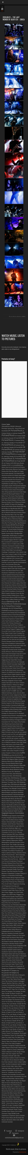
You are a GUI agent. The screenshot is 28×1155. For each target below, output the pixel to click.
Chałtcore (17, 546)
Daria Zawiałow (18, 566)
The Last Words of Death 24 (15, 1014)
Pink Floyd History (11, 867)
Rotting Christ (18, 915)
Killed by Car (22, 709)
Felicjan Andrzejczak (15, 623)
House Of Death (20, 668)
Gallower (15, 637)
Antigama (12, 481)
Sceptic (4, 927)
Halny (6, 657)
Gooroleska (17, 647)
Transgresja (11, 1045)
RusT (15, 921)
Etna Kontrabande (20, 612)
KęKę (11, 709)
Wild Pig (20, 1093)
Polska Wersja (10, 877)
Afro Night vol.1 (16, 471)
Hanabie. (16, 657)
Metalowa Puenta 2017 (8, 771)
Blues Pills (5, 519)
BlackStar (7, 514)
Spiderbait (20, 951)
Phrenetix (4, 863)
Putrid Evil (7, 896)
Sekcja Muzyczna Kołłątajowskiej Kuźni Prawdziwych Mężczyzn (11, 931)
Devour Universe (6, 581)
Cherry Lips (10, 548)
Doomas (15, 587)
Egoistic (23, 597)
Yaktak (3, 1105)
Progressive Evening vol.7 (9, 888)
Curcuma (17, 558)
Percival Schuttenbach (10, 861)
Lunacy (18, 753)
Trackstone (5, 1045)
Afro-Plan (8, 471)
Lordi (23, 746)
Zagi (17, 1107)
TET (10, 989)
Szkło (13, 977)
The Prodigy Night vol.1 (17, 1031)
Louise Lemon (20, 748)
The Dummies (9, 1001)
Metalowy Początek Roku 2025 (11, 782)
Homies (17, 666)
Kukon (18, 726)
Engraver (17, 610)
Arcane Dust (5, 487)
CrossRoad (8, 558)
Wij (8, 1093)
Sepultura (10, 933)
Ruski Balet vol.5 (9, 921)
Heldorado (21, 662)
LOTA (14, 748)
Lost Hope (10, 748)
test (14, 987)
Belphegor (20, 504)
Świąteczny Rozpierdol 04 (9, 968)
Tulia (7, 1053)
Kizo (3, 711)
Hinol (23, 664)
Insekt (20, 680)
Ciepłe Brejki (9, 550)
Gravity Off (4, 651)
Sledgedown (20, 945)
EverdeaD (4, 614)
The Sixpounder (18, 1035)
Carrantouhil (7, 541)
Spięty (10, 953)
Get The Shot (10, 639)
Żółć (18, 1120)
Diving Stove (8, 585)
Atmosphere (20, 489)
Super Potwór (15, 964)
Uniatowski (14, 1064)
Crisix (17, 556)
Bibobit (19, 506)
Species (10, 951)
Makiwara (4, 761)
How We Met (5, 670)
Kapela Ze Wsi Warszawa (13, 703)
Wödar (14, 1097)
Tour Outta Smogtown (15, 1043)
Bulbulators (20, 529)
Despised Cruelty (6, 579)
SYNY (3, 977)
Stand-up (23, 953)
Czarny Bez (11, 560)
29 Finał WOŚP (18, 452)
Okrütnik (4, 836)
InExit (19, 678)
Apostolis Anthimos (20, 485)
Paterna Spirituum (7, 852)
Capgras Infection (13, 539)
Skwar (21, 943)
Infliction (23, 678)
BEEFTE (8, 504)
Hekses (8, 662)
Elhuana (4, 601)
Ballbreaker (21, 498)
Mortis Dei (14, 798)
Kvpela (13, 728)
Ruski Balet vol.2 (12, 919)
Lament (24, 732)
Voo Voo (24, 1076)
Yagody (20, 1103)
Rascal (4, 902)
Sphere (15, 951)
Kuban (14, 726)
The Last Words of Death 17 (10, 1010)
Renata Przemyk (15, 907)
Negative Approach (12, 817)
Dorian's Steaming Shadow (9, 589)
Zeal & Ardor (18, 1111)
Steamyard (23, 956)
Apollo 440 (12, 485)
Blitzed (22, 516)
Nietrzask (9, 822)
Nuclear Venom (12, 830)
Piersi (17, 863)
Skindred (11, 943)
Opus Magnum (11, 838)
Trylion (3, 1053)
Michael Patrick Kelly (11, 786)
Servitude (15, 933)
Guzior (21, 655)
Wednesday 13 (17, 1084)
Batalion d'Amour (17, 500)
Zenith (17, 1113)
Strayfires (14, 962)
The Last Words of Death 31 (15, 1025)
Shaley (14, 935)
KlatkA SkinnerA (8, 711)
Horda (3, 668)
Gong (14, 645)
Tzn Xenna (22, 1057)
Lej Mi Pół (8, 738)
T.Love (8, 979)
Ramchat (22, 900)
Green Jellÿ (11, 651)
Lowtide (4, 750)
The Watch (18, 1037)
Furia (12, 635)
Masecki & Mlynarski (19, 765)
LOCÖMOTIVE (10, 746)
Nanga (10, 815)
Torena (7, 1043)
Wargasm (4, 1084)
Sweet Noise (5, 966)
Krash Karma (12, 724)
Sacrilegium (10, 923)
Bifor (22, 506)
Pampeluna (13, 848)
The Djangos (8, 999)
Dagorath (15, 562)
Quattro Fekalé (15, 896)
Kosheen (23, 719)
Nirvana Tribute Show (18, 824)
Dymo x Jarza (19, 595)
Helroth (9, 664)
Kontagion (18, 720)
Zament (20, 1109)
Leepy (3, 738)
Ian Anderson (16, 672)
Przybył (9, 890)
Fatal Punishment (10, 621)
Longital (17, 746)
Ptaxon (17, 890)
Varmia (22, 1068)
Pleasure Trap (5, 871)
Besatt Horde (5, 506)
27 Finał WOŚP (18, 442)
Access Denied (13, 467)
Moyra (19, 800)
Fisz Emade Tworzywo (17, 627)
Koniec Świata (9, 717)
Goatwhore (12, 643)
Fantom (17, 619)
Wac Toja (19, 1080)
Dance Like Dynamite (8, 564)
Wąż (11, 1084)
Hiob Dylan (5, 666)
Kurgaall (8, 728)
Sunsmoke (8, 964)
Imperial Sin (7, 676)
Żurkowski (4, 1122)
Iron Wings (20, 684)
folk (6, 631)
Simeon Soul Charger (19, 939)
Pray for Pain (5, 881)
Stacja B (18, 953)
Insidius (4, 682)
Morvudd (19, 798)
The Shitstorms (6, 1035)
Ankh (22, 479)
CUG (13, 558)
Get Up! (17, 639)
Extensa (18, 614)
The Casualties (22, 995)
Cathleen (4, 544)
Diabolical (19, 581)
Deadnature (5, 572)
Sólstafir (10, 949)
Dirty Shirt (23, 583)
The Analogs (16, 991)
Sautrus (11, 925)
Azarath (4, 494)
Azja (7, 494)
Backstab (20, 496)
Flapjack (12, 629)
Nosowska (4, 830)
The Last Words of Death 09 (15, 1004)
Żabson (4, 1107)
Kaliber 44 (4, 699)
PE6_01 (7, 857)
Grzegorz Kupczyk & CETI (18, 653)
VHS (15, 1072)
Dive (3, 585)
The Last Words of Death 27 (17, 1018)
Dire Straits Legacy (15, 583)
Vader (12, 1066)
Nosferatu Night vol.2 (15, 828)
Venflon (20, 1070)
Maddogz (18, 757)
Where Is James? (20, 1087)
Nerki (6, 820)
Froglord (22, 631)
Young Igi (15, 1105)
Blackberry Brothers (16, 512)
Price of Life (5, 884)
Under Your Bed (6, 1064)
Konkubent (5, 719)
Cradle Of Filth (17, 554)
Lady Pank (14, 732)
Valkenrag (4, 1068)
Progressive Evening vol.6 (12, 886)
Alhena (10, 477)
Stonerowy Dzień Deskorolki (14, 960)
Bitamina (8, 512)
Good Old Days (6, 647)
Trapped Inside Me (20, 1045)
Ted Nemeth (18, 985)
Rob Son (18, 911)
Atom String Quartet (7, 492)
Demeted (14, 577)
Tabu (11, 979)
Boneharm (8, 521)
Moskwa (4, 800)
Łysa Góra (12, 755)
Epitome (4, 612)
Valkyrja (10, 1068)
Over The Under (11, 844)
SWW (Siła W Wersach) (18, 975)
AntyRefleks (5, 483)
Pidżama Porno (11, 863)
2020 (14, 463)
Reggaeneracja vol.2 (7, 904)
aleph (20, 475)
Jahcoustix (5, 688)
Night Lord (15, 822)
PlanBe (15, 869)
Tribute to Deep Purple (11, 1047)
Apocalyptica (5, 485)
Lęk (12, 738)
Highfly (20, 664)
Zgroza (18, 1115)
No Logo (16, 826)
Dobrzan (14, 585)
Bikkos (3, 510)
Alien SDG (15, 477)
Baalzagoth (12, 494)
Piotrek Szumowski (7, 869)
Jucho (11, 695)
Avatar (20, 492)
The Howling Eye (18, 1001)
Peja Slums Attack (18, 857)
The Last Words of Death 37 (15, 1029)
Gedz (24, 637)
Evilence (10, 614)
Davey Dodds (21, 568)
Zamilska (4, 1111)
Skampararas (5, 943)
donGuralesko (9, 587)
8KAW (6, 430)
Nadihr (15, 811)
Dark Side (15, 568)
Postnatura (7, 879)
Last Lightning (19, 734)
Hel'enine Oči (14, 662)
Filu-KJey (8, 627)
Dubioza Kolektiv (6, 595)
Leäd (22, 736)
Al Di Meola (15, 475)
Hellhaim (4, 664)
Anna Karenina (6, 481)
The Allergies (9, 991)
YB (6, 1105)
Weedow (4, 1087)
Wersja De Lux (11, 1087)
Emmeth (9, 610)
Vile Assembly (12, 1074)
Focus (3, 631)
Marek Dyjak (18, 763)
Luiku (7, 750)
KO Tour (11, 722)
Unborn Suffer (22, 1062)
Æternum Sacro (17, 469)
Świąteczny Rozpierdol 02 (16, 966)
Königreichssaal (17, 717)
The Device (19, 997)
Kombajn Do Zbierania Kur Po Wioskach (13, 713)
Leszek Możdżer (9, 740)
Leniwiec (16, 738)
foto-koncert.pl (22, 1152)
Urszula (8, 1066)
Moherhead (5, 794)
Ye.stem (10, 1105)
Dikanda (7, 583)
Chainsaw (4, 546)
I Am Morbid (9, 672)
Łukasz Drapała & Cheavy (17, 750)
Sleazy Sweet (12, 945)
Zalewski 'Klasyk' (13, 1109)
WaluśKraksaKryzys (16, 1082)
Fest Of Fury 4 (14, 625)
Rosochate (11, 915)
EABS (16, 597)
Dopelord (23, 587)
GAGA (11, 637)
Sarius (19, 923)
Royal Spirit (10, 917)
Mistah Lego (9, 792)
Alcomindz (9, 475)
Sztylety (4, 979)
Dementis (9, 577)
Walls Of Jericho (6, 1082)
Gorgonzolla (5, 649)
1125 (11, 463)
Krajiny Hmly (17, 722)
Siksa (17, 937)
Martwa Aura (5, 765)
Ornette (4, 844)
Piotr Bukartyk (20, 867)
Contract (10, 554)
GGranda (21, 639)
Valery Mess (18, 1066)
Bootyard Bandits (16, 521)
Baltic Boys (5, 500)
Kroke (17, 724)
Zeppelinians (5, 1115)
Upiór (18, 1064)
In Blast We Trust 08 (17, 676)
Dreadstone (12, 591)
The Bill (7, 993)
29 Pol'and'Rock (8, 454)
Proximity (4, 890)
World (7, 1101)
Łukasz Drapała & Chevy (8, 753)
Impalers (18, 674)
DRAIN (7, 591)
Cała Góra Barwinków (15, 537)
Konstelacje (11, 719)
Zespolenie (12, 1115)
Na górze (20, 811)
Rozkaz (16, 917)
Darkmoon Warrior (7, 568)
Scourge (13, 927)
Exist (14, 614)
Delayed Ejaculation (17, 574)
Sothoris (19, 949)
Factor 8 (16, 616)
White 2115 (15, 1089)
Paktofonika (21, 846)
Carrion (21, 541)
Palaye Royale (6, 848)
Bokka (3, 521)
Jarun (18, 691)
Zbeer (8, 1111)
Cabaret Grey (5, 537)
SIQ (3, 941)
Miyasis (15, 792)
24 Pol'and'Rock (15, 430)
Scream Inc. (19, 927)
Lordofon (4, 748)
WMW (10, 1097)
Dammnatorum (22, 562)
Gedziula (4, 639)
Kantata (9, 701)
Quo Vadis (17, 898)
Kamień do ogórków (13, 699)
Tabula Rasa (16, 979)
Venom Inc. (5, 1072)
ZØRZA (23, 316)
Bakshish (14, 498)
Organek (8, 840)
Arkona (11, 487)
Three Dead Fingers (19, 1039)
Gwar (3, 657)
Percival (10, 859)
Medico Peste (20, 767)
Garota (20, 637)
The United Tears (10, 1037)
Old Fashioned (19, 836)
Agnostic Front (13, 473)
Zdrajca (13, 1111)
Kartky (19, 705)
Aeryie (11, 469)
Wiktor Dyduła (13, 1093)
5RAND (12, 426)
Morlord (4, 798)
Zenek (13, 1113)
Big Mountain (14, 508)
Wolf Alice (11, 1099)
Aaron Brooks (20, 463)
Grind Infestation (18, 651)
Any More (11, 483)
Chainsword (11, 546)
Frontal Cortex (12, 633)
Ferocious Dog (6, 625)
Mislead (4, 792)
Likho (24, 740)
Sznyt (20, 977)
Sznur (16, 977)
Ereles (8, 612)
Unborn (15, 1062)
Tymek (17, 1057)
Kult (21, 726)
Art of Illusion (5, 489)
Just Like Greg (10, 697)
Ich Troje (23, 672)
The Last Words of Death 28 (10, 1020)
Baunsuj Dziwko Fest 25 (9, 502)
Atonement (16, 492)
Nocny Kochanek (7, 826)
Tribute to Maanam (7, 1051)
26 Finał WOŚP (18, 438)
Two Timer (19, 1053)
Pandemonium (21, 848)
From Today (5, 633)
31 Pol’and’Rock (19, 458)
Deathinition (11, 572)
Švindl (21, 964)
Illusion (9, 674)
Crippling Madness (10, 556)
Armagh (15, 487)
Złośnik (10, 1120)
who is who (21, 1089)
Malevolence (10, 761)
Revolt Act (13, 909)
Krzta (21, 724)
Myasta (16, 809)
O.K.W (10, 832)
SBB (15, 925)
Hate (9, 660)
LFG (15, 740)
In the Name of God (17, 682)
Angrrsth (10, 479)
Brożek (18, 525)
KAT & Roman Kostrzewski (14, 707)
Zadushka (12, 1107)
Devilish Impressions (17, 579)
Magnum (11, 759)
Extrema (23, 614)
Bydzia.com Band (18, 535)
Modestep (20, 792)
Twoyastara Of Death (7, 1055)
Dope (19, 587)
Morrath (8, 798)
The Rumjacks (15, 1033)
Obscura (19, 832)
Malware (20, 761)
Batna (23, 500)
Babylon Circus (20, 494)
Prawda (22, 879)
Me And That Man (11, 767)
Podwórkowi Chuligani (14, 873)
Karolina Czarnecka (11, 705)
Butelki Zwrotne (6, 533)
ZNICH (15, 1120)
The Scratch (23, 1033)
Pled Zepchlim (14, 871)
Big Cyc (8, 508)
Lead (18, 736)
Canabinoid (5, 539)
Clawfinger (5, 552)
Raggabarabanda (6, 900)
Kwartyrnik (18, 728)
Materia (4, 767)
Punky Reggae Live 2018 (12, 892)
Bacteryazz (5, 498)
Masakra (11, 765)
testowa (6, 989)
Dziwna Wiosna (9, 597)
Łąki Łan (19, 732)
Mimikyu (24, 788)
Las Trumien (7, 736)
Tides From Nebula (11, 1041)
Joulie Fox (7, 695)
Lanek (8, 734)
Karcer (3, 705)
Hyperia (4, 672)
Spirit (13, 953)
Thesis (12, 1035)
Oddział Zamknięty (7, 834)
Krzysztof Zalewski (7, 726)
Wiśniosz (17, 1095)
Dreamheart (19, 591)
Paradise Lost (19, 850)
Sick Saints (22, 935)
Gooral (12, 647)
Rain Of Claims (16, 900)
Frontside (19, 633)
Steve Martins (15, 958)
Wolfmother (17, 1099)
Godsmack (18, 643)
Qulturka (11, 898)
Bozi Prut (7, 523)
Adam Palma (5, 469)
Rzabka (20, 921)
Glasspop (9, 641)
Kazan (24, 707)
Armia (19, 487)
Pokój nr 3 (23, 873)
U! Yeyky (4, 1060)
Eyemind (4, 616)
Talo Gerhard (8, 981)
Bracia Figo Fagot (15, 523)
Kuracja (4, 728)
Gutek (10, 655)
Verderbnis (11, 1072)
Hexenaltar (14, 664)
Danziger (10, 566)
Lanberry (4, 734)
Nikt (19, 822)
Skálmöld (21, 941)
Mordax (16, 796)
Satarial (24, 923)
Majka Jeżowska (19, 759)
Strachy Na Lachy (6, 962)
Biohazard (8, 510)
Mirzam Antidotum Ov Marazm (15, 790)
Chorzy (22, 548)
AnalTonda (5, 479)
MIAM (3, 786)
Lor (20, 746)
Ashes (11, 489)
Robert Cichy (12, 911)
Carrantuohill (15, 541)
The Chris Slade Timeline (9, 997)
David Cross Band (7, 570)
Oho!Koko (21, 834)
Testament (18, 987)
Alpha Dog (21, 477)
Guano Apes (5, 655)
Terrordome (9, 987)
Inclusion (14, 678)
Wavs (8, 1084)
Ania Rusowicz (17, 479)
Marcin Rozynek (6, 763)
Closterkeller (11, 552)
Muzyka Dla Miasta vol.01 (17, 802)
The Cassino (14, 995)
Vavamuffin (10, 1070)
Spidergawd (5, 953)
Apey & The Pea (18, 483)
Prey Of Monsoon (19, 881)
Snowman (4, 949)
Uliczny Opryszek (14, 1060)
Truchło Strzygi (16, 1051)
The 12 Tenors (19, 989)
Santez (15, 923)
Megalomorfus (5, 769)
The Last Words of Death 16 (17, 1008)
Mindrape (4, 790)
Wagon (24, 1080)
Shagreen (9, 935)
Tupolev (14, 1053)
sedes (9, 929)
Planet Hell (20, 869)
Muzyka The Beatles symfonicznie (11, 804)
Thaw (13, 989)
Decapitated (8, 574)
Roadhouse (5, 911)
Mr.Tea (23, 800)
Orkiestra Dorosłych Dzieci (17, 842)
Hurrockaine (19, 670)
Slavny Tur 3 (5, 945)
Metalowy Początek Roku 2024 (17, 780)
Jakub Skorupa (12, 688)
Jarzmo (14, 693)
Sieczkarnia (12, 937)
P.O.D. (7, 846)
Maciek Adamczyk (11, 757)
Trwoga (23, 1051)
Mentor (12, 769)
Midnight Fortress (16, 788)
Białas (15, 506)
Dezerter (13, 581)
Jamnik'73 (9, 691)
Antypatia (18, 481)
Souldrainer (5, 951)
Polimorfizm (12, 875)
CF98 (21, 544)
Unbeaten (10, 1062)
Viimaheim (5, 1074)
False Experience (10, 619)
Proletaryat (20, 888)
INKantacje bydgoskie (8, 680)
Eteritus (12, 612)
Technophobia (11, 985)
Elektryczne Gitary (19, 599)
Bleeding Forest (6, 517)
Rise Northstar (21, 909)
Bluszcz (10, 519)
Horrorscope (8, 668)
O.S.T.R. (14, 832)
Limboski (13, 742)
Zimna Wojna (9, 1117)
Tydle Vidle (17, 1055)
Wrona (12, 1103)
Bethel (11, 506)
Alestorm (5, 477)
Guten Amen (15, 655)
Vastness (4, 1070)
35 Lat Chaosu (6, 463)
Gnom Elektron (19, 641)
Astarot (15, 489)
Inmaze (16, 680)
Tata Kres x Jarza (16, 983)
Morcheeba (11, 796)
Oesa (16, 834)
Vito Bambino (17, 1076)
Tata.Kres (9, 983)
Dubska (13, 595)
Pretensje (11, 881)
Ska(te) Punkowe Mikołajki (11, 941)
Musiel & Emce (6, 802)
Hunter (14, 670)
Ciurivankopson (17, 550)
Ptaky (13, 890)
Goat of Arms (5, 643)
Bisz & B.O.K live (16, 510)
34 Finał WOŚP (20, 461)
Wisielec (12, 1095)
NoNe (20, 826)
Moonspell (4, 796)
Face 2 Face (10, 616)
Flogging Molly (19, 629)
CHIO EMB (16, 548)
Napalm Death (16, 815)
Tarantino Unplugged (18, 981)
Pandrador (4, 850)
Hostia (14, 668)
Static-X (18, 956)
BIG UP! (20, 508)
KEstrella (15, 709)
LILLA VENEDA (6, 742)
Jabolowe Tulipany (16, 686)
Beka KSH (14, 504)
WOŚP (21, 1101)
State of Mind (11, 956)
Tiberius (4, 1041)
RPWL (20, 917)
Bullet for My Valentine (8, 531)
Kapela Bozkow (16, 701)
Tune (10, 1053)
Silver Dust (10, 939)
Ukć (8, 1060)
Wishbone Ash (6, 1095)
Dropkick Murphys (10, 593)
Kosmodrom (5, 722)
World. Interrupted (14, 1101)
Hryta (10, 670)
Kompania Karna (6, 715)
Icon (3, 674)
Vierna (19, 1072)
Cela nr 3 (9, 544)
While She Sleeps (7, 1089)
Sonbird (14, 949)
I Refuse (14, 684)
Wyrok (16, 1103)
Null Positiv (20, 830)
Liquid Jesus (8, 744)
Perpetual (19, 861)
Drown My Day (20, 593)
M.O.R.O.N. (18, 755)
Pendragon (5, 859)
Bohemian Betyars (18, 519)
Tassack (4, 983)
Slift (25, 945)
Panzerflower (11, 850)
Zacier (8, 1107)
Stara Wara (5, 956)
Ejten (3, 599)
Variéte (17, 1068)
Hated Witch (14, 660)
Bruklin (9, 527)
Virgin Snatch (10, 1076)
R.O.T (22, 898)
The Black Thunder (14, 993)
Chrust (3, 550)
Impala (13, 674)
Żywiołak (10, 1122)
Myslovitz (10, 811)
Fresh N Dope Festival (14, 631)
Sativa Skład (5, 925)
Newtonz (4, 822)
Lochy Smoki (16, 744)
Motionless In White (12, 800)
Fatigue (17, 621)
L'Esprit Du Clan (10, 730)
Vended (15, 1070)
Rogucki (13, 913)
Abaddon (4, 465)
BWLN (12, 533)
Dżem (3, 597)
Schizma (8, 927)
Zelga (9, 1113)
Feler (7, 623)
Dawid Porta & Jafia (17, 570)
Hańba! (21, 657)
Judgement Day (18, 695)
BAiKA (10, 498)
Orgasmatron (14, 840)
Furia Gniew (17, 635)
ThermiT (8, 1033)
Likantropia (20, 740)
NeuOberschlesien (14, 820)
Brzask (10, 529)
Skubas (17, 943)
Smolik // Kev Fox (18, 947)
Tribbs (3, 1047)
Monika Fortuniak (13, 794)
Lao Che (13, 734)
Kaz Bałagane (5, 709)
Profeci (10, 884)
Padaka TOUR (14, 846)
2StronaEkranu (6, 426)
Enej (13, 610)
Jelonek (19, 693)
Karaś (22, 703)
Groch (3, 653)
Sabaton (4, 923)
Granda (11, 649)
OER (13, 834)
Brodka (8, 525)
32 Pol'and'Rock (8, 461)
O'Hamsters (5, 832)
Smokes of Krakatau (7, 947)
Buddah (15, 529)
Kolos (20, 711)
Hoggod (10, 666)
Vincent (18, 1074)
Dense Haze (21, 577)
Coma (6, 554)
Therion (4, 1033)
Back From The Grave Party (10, 496)
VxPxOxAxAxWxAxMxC (8, 1078)
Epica (22, 610)
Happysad (4, 660)
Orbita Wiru (18, 838)
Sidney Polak (5, 937)
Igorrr (5, 674)
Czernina (17, 560)
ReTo (9, 909)
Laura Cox (14, 736)
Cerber (18, 544)
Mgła (24, 784)
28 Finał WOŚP (18, 447)
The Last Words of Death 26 (15, 316)
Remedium (16, 904)
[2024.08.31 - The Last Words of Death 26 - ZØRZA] (14, 30)
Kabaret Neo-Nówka (20, 697)
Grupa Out (8, 653)
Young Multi (21, 1105)
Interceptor (9, 682)
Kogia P (16, 711)
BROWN (13, 525)
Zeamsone (5, 1113)
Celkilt (14, 544)
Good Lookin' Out (21, 645)
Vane (13, 1068)
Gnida (13, 641)
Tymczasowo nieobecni (8, 1057)
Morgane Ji (22, 796)
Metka (21, 784)
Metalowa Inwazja (19, 769)
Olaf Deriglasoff (11, 836)
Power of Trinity (15, 879)
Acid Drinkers (21, 467)
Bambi (10, 500)
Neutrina (21, 820)
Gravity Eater (21, 649)
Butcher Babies (18, 531)
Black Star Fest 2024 (17, 514)
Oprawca (4, 838)
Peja (11, 857)
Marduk (13, 763)
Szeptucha (8, 977)
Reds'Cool (17, 902)
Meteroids (16, 784)
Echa (19, 597)
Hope (21, 666)
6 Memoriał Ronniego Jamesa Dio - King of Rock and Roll (13, 428)
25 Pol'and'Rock (13, 434)
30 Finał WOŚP (18, 456)
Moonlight (21, 794)
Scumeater (5, 929)
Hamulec (10, 657)
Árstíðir (23, 487)
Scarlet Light (19, 925)
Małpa (16, 761)
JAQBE (14, 691)
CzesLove (9, 562)
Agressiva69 (20, 473)
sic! (17, 935)
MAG (7, 759)
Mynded (21, 809)
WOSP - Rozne (6, 1103)
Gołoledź (10, 645)
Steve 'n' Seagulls (7, 958)
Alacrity (4, 475)
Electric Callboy (9, 599)
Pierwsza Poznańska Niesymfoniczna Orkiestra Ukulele (13, 865)
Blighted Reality (15, 516)
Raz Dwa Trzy (10, 902)
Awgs (24, 492)
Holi (14, 666)
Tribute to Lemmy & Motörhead (15, 1049)
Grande (15, 649)
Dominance (20, 585)
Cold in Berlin (19, 552)
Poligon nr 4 (5, 875)
